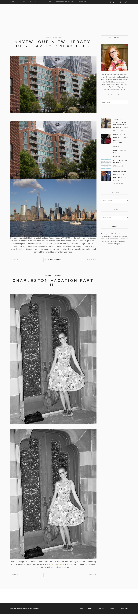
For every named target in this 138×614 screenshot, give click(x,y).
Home (82, 608)
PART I (50, 564)
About (90, 608)
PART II (60, 564)
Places (48, 275)
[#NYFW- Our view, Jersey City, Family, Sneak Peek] (53, 84)
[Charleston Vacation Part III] (53, 359)
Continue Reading (53, 259)
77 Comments (14, 574)
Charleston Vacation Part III (53, 282)
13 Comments (14, 259)
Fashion (48, 37)
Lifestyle (124, 608)
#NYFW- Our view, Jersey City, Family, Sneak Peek (53, 44)
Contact (101, 608)
